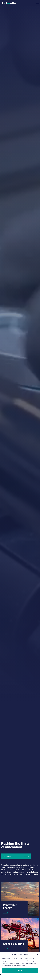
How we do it (9, 856)
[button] (37, 955)
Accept (20, 970)
